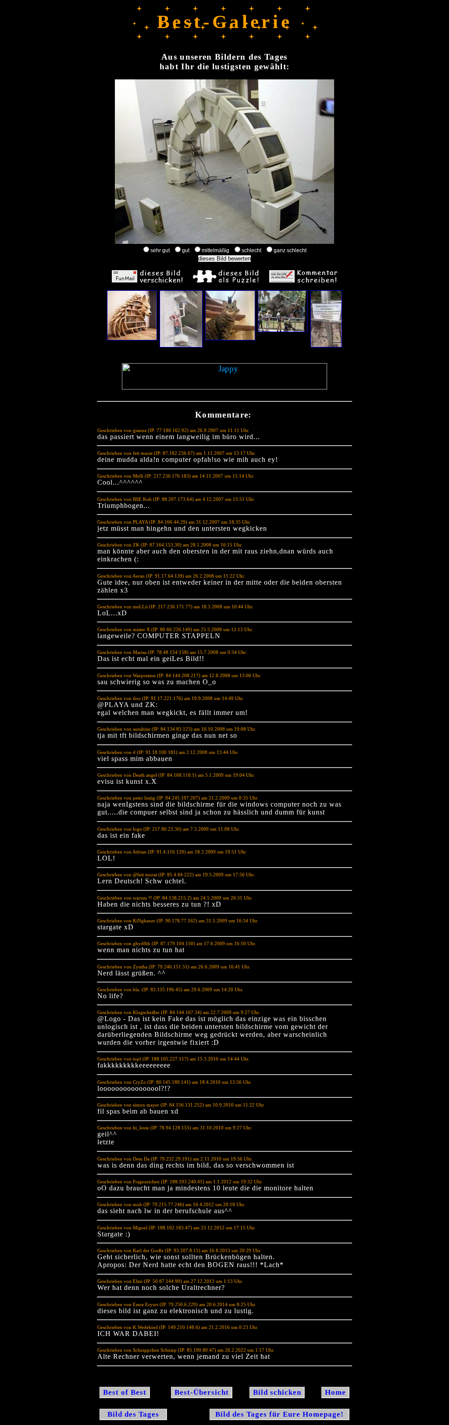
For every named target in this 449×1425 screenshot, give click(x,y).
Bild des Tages (133, 1414)
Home (335, 1392)
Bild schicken (277, 1392)
